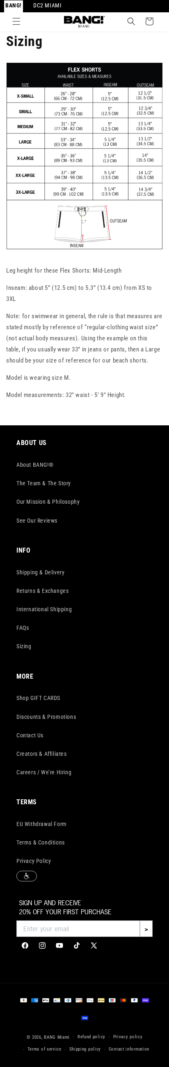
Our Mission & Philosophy (48, 501)
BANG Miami (57, 1036)
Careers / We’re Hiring (43, 772)
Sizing (24, 646)
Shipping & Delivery (40, 572)
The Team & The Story (43, 483)
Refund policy (91, 1036)
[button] (16, 21)
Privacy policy (128, 1036)
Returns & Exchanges (42, 590)
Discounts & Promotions (46, 717)
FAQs (22, 627)
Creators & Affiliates (41, 753)
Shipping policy (85, 1049)
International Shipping (44, 609)
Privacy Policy (33, 861)
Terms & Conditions (40, 842)
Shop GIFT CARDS (38, 698)
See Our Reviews (36, 520)
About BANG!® (34, 464)
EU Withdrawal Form (41, 824)
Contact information (129, 1049)
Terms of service (44, 1049)
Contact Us (29, 735)
